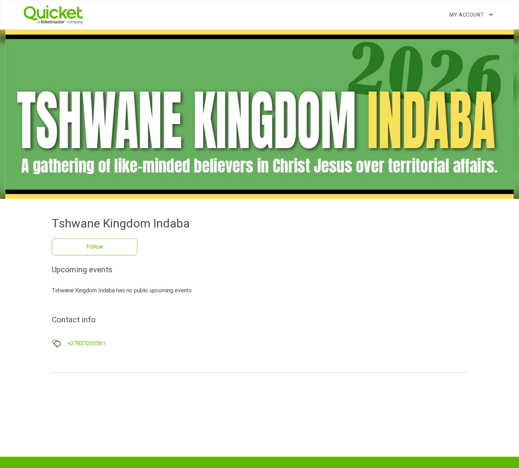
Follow (94, 247)
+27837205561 (86, 343)
